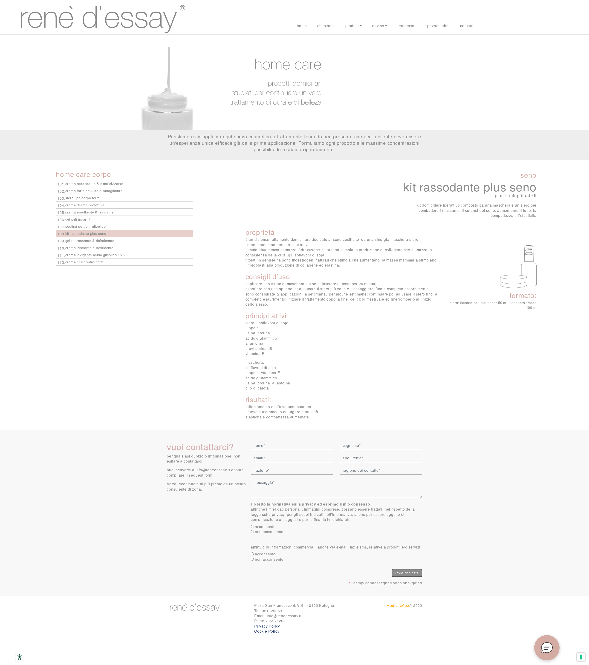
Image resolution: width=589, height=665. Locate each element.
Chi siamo (326, 25)
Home (302, 25)
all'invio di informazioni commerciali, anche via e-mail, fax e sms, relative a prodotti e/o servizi (335, 547)
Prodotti (352, 25)
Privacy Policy (267, 626)
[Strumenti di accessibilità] (19, 657)
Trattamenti (407, 25)
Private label (438, 25)
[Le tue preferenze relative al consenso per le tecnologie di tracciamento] (581, 657)
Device (378, 25)
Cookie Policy (266, 631)
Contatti (466, 25)
